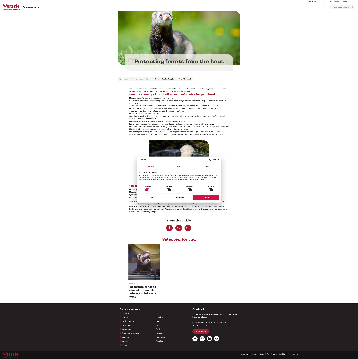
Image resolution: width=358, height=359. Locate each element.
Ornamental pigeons (130, 333)
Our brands (334, 2)
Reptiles (159, 317)
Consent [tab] (151, 166)
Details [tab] (179, 166)
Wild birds (126, 317)
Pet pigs (159, 341)
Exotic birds (126, 313)
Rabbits (125, 341)
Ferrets (149, 79)
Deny (152, 197)
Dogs (158, 321)
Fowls (158, 329)
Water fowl (126, 325)
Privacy (274, 354)
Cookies (282, 354)
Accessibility (293, 354)
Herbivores (160, 337)
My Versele (313, 2)
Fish (157, 313)
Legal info (264, 354)
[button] (352, 2)
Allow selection (179, 197)
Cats (158, 325)
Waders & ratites (129, 321)
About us (324, 2)
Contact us (201, 331)
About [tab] (207, 166)
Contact (345, 2)
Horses (159, 333)
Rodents (125, 337)
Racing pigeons (128, 329)
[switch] (168, 189)
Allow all (206, 197)
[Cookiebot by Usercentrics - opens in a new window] (211, 160)
